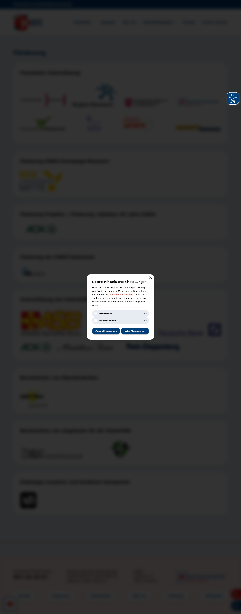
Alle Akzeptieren (134, 331)
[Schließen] (150, 277)
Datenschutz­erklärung (121, 294)
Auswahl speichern (106, 331)
